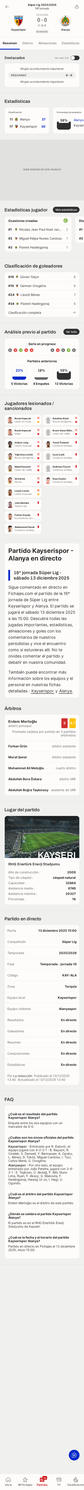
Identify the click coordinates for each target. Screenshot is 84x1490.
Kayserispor (42, 691)
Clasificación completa (24, 312)
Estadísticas (70, 43)
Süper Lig (69, 942)
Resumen (10, 43)
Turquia (71, 986)
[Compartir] (77, 6)
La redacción (22, 1076)
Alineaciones (47, 43)
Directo (27, 43)
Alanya (65, 691)
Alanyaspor (68, 1009)
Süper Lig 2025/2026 (42, 5)
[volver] (7, 6)
